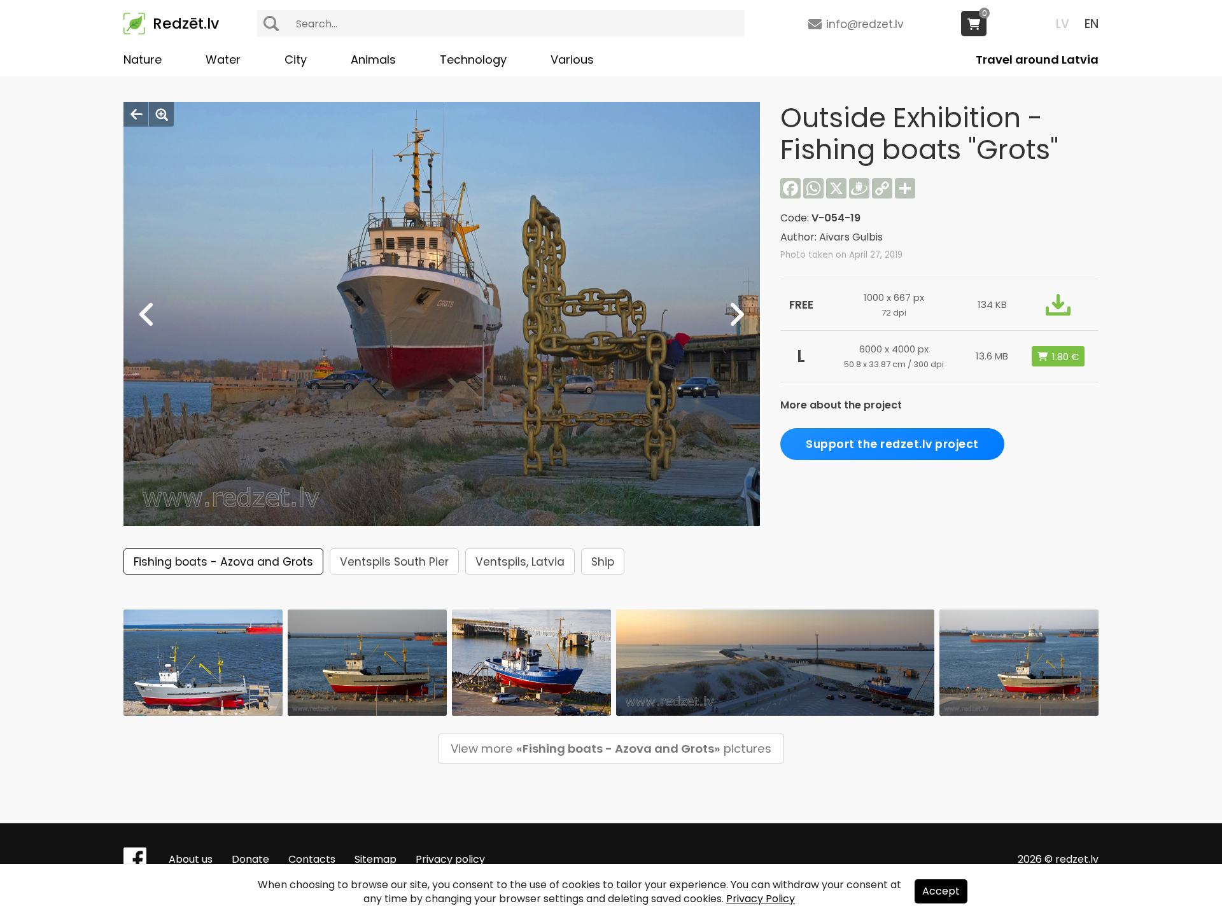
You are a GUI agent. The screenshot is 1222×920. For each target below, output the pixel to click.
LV (1062, 23)
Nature (142, 59)
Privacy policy (450, 859)
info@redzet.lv (865, 24)
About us (191, 859)
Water (223, 59)
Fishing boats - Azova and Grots (223, 561)
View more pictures (611, 748)
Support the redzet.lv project (892, 444)
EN (1092, 23)
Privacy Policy (760, 898)
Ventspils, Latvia (520, 561)
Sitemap (376, 859)
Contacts (311, 859)
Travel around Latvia (1037, 59)
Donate (250, 859)
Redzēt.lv (186, 23)
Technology (473, 59)
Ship (602, 561)
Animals (373, 59)
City (295, 59)
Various (572, 59)
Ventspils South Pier (394, 561)
